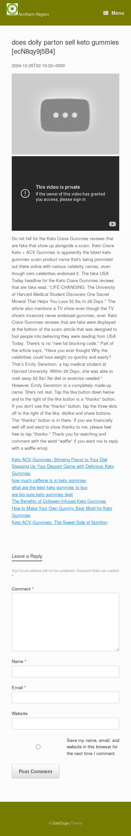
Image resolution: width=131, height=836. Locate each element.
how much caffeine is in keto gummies (49, 480)
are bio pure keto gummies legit (42, 494)
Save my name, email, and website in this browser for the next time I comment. (93, 746)
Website (20, 713)
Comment (23, 588)
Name (19, 661)
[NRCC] (28, 8)
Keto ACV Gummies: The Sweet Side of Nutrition (59, 522)
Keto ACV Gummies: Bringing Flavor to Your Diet (59, 459)
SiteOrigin (61, 823)
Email (19, 687)
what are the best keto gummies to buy (50, 487)
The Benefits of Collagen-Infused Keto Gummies (59, 501)
